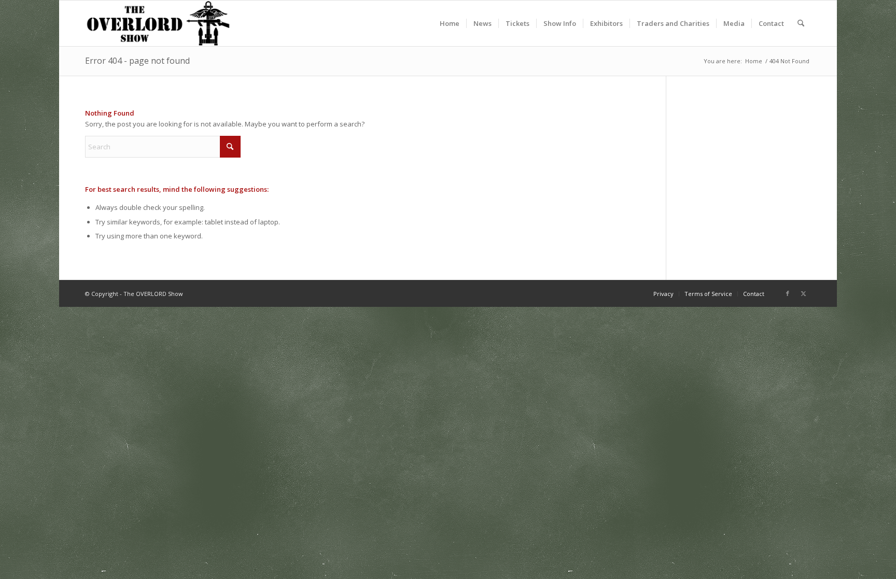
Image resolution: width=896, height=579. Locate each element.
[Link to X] (803, 293)
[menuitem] (449, 23)
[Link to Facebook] (787, 293)
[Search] (801, 23)
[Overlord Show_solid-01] (158, 23)
